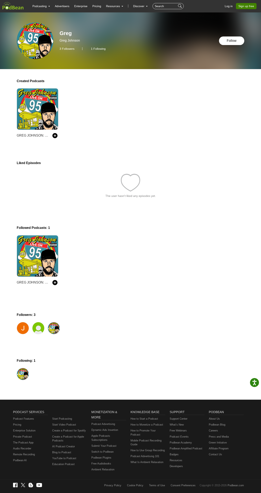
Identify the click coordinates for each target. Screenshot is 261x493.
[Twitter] (23, 485)
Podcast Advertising (103, 424)
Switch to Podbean (102, 451)
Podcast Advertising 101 (144, 456)
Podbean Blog (217, 424)
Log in (229, 6)
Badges (174, 454)
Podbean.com (236, 485)
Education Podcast (63, 464)
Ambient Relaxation (102, 469)
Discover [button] (139, 6)
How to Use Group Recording (147, 450)
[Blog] (31, 485)
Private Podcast (22, 436)
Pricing (96, 6)
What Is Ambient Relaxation (146, 462)
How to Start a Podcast (144, 418)
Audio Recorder (22, 448)
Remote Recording (24, 454)
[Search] (180, 6)
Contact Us (215, 454)
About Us (214, 418)
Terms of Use (157, 485)
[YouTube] (39, 485)
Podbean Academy (181, 442)
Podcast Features (23, 418)
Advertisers (62, 6)
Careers (213, 430)
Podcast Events (179, 436)
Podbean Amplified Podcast (186, 448)
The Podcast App (23, 442)
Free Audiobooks (101, 463)
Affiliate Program (219, 448)
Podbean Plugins (101, 457)
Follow (232, 40)
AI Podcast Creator (63, 446)
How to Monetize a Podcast (146, 424)
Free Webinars (178, 430)
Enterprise (80, 6)
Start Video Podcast (64, 424)
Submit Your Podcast (103, 445)
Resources (176, 460)
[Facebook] (15, 485)
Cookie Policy (135, 485)
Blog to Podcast (61, 452)
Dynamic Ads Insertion (104, 429)
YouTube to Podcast (64, 458)
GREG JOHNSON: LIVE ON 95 (32, 135)
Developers (176, 466)
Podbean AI (20, 460)
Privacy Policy (112, 485)
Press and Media (219, 436)
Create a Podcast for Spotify (69, 430)
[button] (41, 6)
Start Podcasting (62, 418)
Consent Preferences (183, 485)
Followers (67, 48)
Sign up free (246, 6)
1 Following (98, 48)
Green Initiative (218, 442)
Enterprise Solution (24, 430)
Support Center (178, 418)
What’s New (177, 424)
